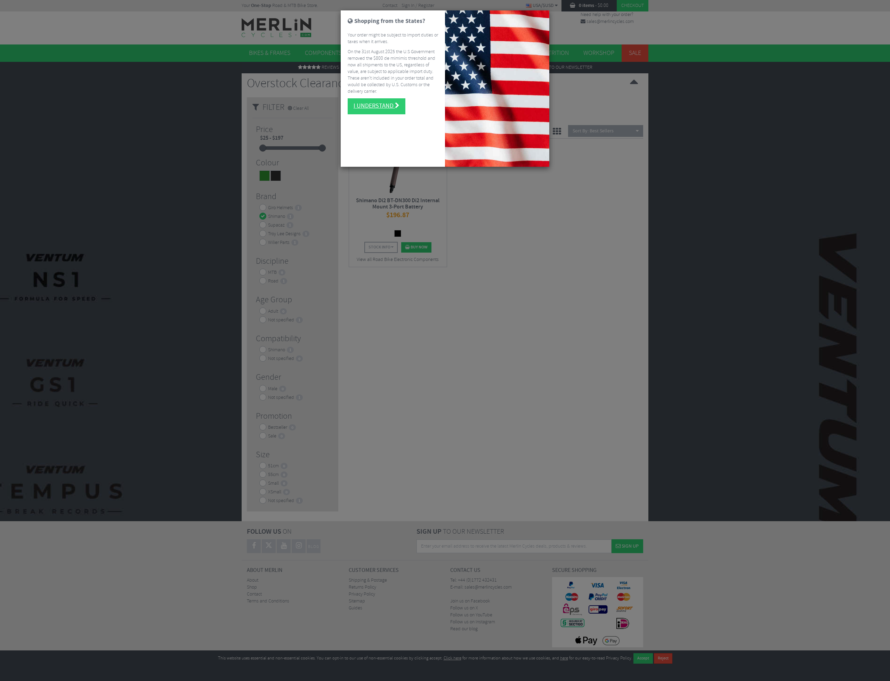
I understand (374, 106)
